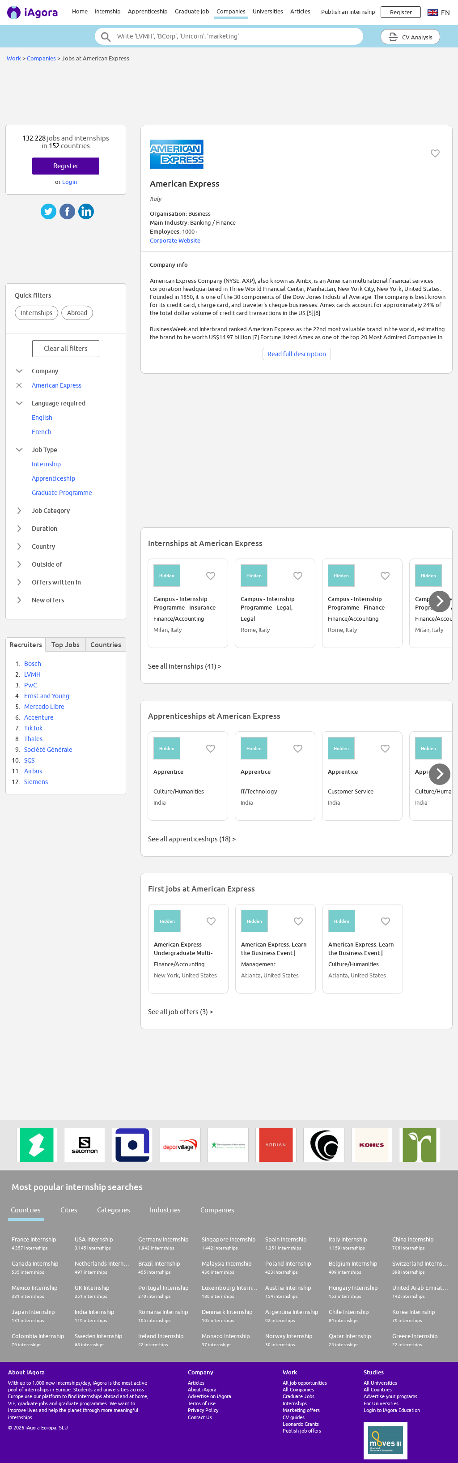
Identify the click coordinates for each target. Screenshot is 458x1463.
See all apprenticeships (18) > (192, 839)
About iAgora (202, 1389)
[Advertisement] (229, 96)
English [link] (42, 417)
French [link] (41, 431)
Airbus (33, 771)
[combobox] (229, 36)
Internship (108, 11)
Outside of (47, 564)
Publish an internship (348, 11)
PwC (30, 685)
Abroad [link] (77, 312)
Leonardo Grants (301, 1424)
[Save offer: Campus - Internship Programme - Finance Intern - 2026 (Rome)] (385, 576)
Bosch (32, 663)
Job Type (44, 449)
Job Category (51, 510)
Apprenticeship (148, 11)
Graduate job (192, 11)
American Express (56, 385)
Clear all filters (66, 348)
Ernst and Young (46, 696)
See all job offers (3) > (180, 1011)
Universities (268, 11)
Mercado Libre (44, 706)
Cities (68, 1210)
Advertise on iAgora (209, 1396)
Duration (44, 528)
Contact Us (200, 1417)
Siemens (36, 781)
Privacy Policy (203, 1410)
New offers (48, 600)
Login (69, 181)
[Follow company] (435, 153)
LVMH (32, 674)
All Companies (298, 1389)
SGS (29, 760)
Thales (33, 738)
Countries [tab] (105, 644)
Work (14, 58)
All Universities (380, 1383)
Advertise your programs (390, 1396)
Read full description (296, 354)
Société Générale (48, 749)
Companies (231, 11)
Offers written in (56, 582)
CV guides (294, 1417)
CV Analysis (417, 37)
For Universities (381, 1403)
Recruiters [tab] (25, 644)
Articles (300, 11)
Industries (165, 1210)
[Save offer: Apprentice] (210, 748)
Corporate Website (175, 240)
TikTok (33, 728)
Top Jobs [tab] (65, 644)
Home (80, 11)
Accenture (39, 717)
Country (43, 546)
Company (45, 371)
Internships (36, 312)
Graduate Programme (62, 492)
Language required (58, 403)
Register (66, 166)
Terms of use (202, 1403)
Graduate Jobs (298, 1396)
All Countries (378, 1389)
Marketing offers (301, 1410)
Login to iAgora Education (392, 1410)
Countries (26, 1210)
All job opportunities (305, 1383)
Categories (113, 1210)
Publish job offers (302, 1430)
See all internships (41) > (184, 666)
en (445, 13)
